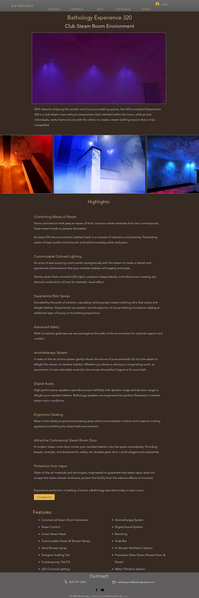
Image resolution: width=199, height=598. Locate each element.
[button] (162, 100)
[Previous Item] (5, 164)
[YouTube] (102, 590)
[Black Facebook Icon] (96, 590)
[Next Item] (194, 164)
